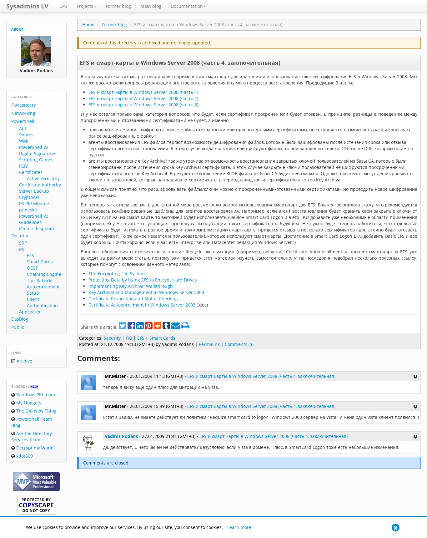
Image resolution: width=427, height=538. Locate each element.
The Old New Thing (36, 411)
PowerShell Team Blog (31, 422)
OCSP (32, 268)
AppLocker (30, 312)
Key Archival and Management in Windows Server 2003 (146, 292)
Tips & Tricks (40, 280)
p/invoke (28, 210)
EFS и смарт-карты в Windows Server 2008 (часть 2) (143, 98)
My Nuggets (28, 403)
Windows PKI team (35, 395)
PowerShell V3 (33, 216)
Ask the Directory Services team (31, 436)
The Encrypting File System (116, 274)
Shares (26, 135)
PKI (22, 249)
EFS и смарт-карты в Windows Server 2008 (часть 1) (143, 92)
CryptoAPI (29, 197)
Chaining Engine (44, 274)
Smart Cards (40, 262)
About (17, 29)
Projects (85, 6)
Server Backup (34, 191)
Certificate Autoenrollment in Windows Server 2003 (141, 305)
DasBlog (19, 319)
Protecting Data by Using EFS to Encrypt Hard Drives (142, 280)
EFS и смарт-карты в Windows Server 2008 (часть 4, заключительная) (180, 62)
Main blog (150, 6)
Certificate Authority (40, 185)
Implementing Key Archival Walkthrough (130, 286)
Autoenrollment (43, 287)
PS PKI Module (34, 203)
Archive (23, 361)
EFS (30, 255)
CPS (63, 6)
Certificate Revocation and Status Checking (133, 299)
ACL (23, 128)
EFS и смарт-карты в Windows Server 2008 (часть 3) (143, 105)
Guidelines (30, 222)
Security (19, 236)
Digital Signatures (37, 153)
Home (88, 25)
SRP (23, 243)
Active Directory (43, 178)
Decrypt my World (34, 448)
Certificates (31, 172)
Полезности (24, 105)
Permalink (209, 344)
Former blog (118, 6)
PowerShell (22, 121)
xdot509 (24, 456)
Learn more (239, 527)
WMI (23, 141)
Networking (23, 113)
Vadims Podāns (121, 436)
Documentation (187, 6)
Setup (33, 293)
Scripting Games (36, 160)
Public (17, 327)
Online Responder (38, 228)
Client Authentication (42, 302)
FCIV (23, 166)
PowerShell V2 (33, 147)
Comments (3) (239, 344)
